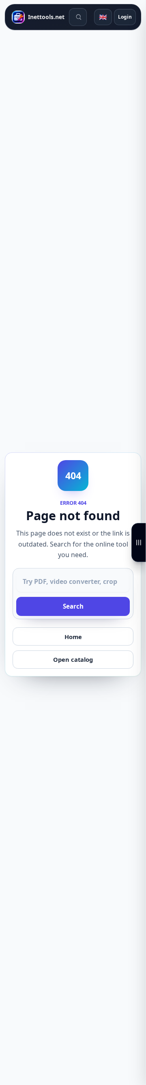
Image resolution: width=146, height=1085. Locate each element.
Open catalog (73, 659)
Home (73, 637)
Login (125, 16)
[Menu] (138, 542)
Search (73, 606)
